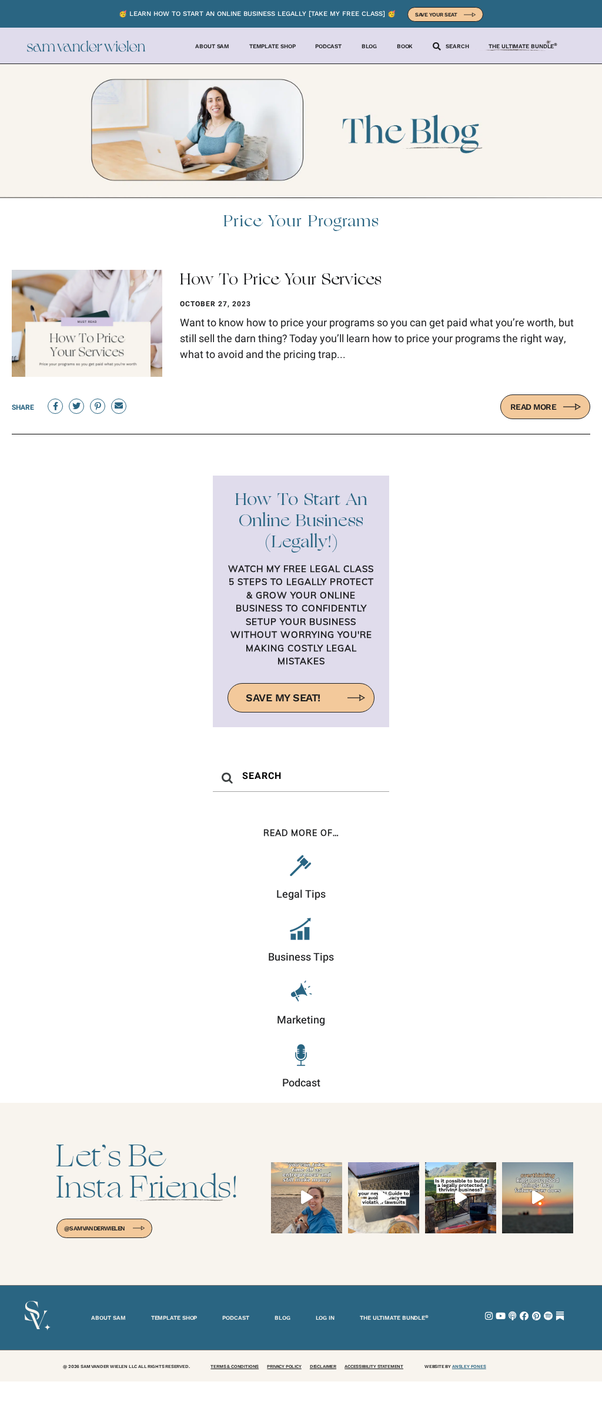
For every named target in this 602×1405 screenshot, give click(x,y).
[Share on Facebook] (55, 406)
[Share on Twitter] (76, 406)
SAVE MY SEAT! (283, 697)
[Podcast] (512, 1316)
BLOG (282, 1317)
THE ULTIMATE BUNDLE (394, 1317)
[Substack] (560, 1316)
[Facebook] (524, 1316)
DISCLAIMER (323, 1366)
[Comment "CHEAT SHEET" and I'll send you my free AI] (383, 1197)
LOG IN (325, 1317)
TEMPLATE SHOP (174, 1317)
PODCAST (235, 1317)
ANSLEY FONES (469, 1366)
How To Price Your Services (281, 280)
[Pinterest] (536, 1316)
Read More (533, 407)
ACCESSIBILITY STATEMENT (374, 1366)
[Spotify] (548, 1316)
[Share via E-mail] (118, 406)
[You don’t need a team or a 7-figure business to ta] (306, 1197)
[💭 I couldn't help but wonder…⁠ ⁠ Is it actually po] (460, 1197)
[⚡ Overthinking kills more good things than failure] (537, 1197)
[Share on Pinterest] (97, 406)
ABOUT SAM (108, 1317)
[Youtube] (500, 1316)
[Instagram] (488, 1316)
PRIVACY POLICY (284, 1366)
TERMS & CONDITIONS (234, 1366)
